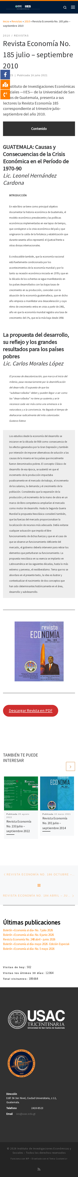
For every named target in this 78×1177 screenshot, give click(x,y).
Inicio (6, 21)
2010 (27, 21)
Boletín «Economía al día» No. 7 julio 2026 (28, 930)
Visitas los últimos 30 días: (24, 973)
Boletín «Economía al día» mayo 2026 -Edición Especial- (36, 944)
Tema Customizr (58, 1158)
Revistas (17, 21)
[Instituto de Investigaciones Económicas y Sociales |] (23, 6)
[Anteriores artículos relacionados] (60, 766)
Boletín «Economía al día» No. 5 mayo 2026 (28, 949)
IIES (10, 75)
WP (27, 1158)
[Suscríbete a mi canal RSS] (39, 1169)
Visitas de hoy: (15, 967)
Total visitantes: (16, 979)
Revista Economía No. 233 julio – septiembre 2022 (18, 826)
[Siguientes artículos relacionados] (70, 766)
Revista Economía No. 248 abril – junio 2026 (29, 939)
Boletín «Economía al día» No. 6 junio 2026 (28, 935)
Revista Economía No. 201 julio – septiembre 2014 (54, 823)
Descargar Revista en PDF (30, 710)
